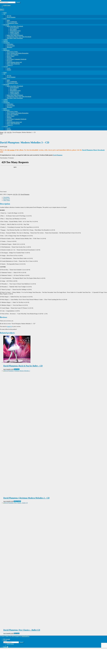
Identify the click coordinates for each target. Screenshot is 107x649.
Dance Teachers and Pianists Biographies (17, 53)
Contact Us (10, 65)
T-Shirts (5, 39)
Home (5, 12)
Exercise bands (11, 45)
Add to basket (17, 501)
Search (18, 2)
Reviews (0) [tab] (6, 198)
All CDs (9, 15)
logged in (9, 326)
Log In (8, 68)
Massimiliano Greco (15, 30)
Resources (9, 60)
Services (5, 41)
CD (4, 14)
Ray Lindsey (13, 29)
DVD (4, 18)
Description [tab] (6, 197)
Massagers (9, 47)
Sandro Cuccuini (14, 32)
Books (5, 48)
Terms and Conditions (12, 54)
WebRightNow (25, 636)
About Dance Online (12, 51)
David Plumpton (11, 17)
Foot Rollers (10, 44)
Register (9, 69)
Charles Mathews (14, 33)
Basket (5, 647)
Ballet (8, 20)
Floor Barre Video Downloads (15, 38)
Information (6, 50)
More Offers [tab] (6, 200)
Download (6, 24)
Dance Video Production (13, 63)
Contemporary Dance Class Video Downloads (19, 36)
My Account (6, 639)
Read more (16, 369)
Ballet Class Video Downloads (15, 35)
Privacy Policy (10, 56)
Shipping (9, 57)
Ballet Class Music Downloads (15, 26)
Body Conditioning (12, 21)
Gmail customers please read (14, 62)
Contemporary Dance (12, 23)
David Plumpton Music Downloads (93, 150)
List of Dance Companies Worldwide (16, 59)
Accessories (6, 42)
